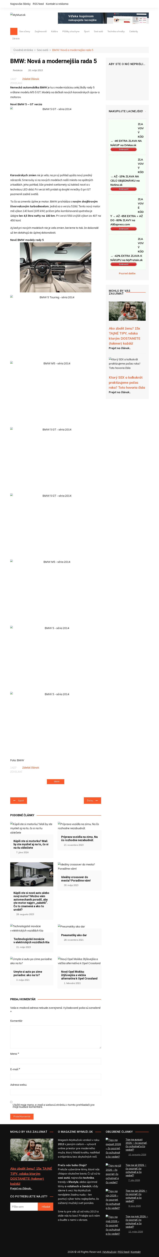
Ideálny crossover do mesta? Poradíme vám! (76, 878)
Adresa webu (18, 1084)
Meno (14, 1053)
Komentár (16, 1020)
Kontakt (136, 1251)
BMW (57, 781)
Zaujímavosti (41, 31)
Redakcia (18, 70)
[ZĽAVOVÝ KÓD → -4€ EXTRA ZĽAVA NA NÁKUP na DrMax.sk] (122, 129)
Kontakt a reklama (57, 3)
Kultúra (54, 31)
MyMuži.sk (109, 1251)
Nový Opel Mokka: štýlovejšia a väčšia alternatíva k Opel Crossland (79, 975)
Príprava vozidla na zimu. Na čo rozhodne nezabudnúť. (79, 838)
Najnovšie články (20, 3)
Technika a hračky (116, 31)
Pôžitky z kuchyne (71, 31)
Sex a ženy (24, 31)
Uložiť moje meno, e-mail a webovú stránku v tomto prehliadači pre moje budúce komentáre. (54, 1106)
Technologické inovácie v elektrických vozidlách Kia (31, 940)
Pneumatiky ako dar (74, 935)
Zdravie (16, 38)
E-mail (15, 1069)
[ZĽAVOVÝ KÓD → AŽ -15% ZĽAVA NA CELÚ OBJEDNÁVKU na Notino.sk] (122, 164)
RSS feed (38, 3)
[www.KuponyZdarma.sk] (103, 17)
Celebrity (133, 31)
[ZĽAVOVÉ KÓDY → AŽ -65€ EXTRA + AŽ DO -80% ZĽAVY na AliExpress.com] (122, 204)
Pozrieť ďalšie (127, 273)
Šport (86, 31)
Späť (21, 800)
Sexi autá (98, 31)
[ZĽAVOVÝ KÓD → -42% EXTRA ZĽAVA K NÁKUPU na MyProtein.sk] (122, 244)
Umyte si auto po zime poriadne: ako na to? (28, 973)
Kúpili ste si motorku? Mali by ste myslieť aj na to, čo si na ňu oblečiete (31, 844)
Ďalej (90, 800)
